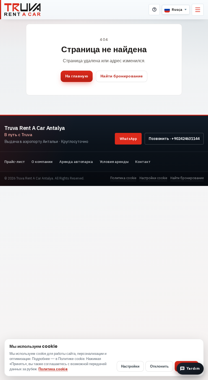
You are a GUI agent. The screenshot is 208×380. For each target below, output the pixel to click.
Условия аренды (114, 161)
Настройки (130, 366)
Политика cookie (123, 178)
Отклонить (159, 366)
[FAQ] (154, 9)
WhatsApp (128, 139)
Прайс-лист (14, 161)
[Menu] (198, 10)
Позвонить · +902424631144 (174, 138)
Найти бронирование (121, 76)
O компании (42, 161)
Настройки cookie (153, 178)
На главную (76, 76)
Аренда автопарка (76, 161)
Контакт (142, 161)
